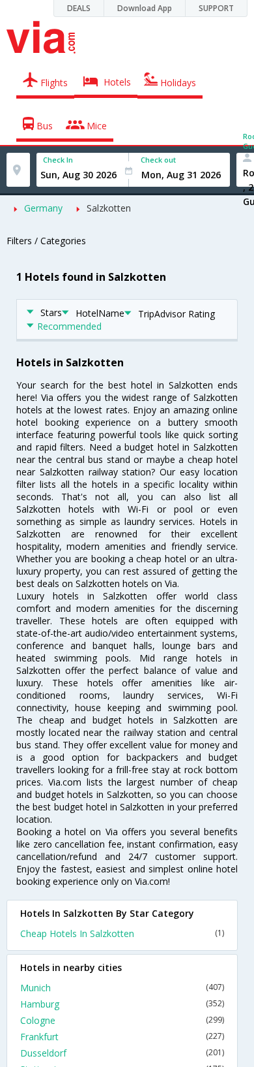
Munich (122, 987)
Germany (43, 208)
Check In (58, 160)
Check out (158, 160)
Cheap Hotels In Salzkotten (122, 933)
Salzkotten (109, 208)
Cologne (122, 1020)
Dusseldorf (122, 1053)
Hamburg (122, 1004)
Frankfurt (122, 1036)
